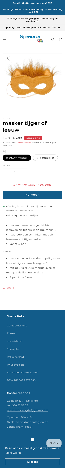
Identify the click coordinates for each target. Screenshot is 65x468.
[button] (4, 39)
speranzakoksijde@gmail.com (27, 410)
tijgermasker (45, 157)
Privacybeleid (16, 364)
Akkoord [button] (32, 461)
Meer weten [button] (13, 452)
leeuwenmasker (17, 157)
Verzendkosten (24, 143)
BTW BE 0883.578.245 (21, 380)
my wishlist (14, 341)
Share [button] (10, 287)
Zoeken (11, 333)
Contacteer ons (17, 325)
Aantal (6, 165)
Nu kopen (32, 194)
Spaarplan (13, 349)
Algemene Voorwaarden (22, 372)
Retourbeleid (15, 356)
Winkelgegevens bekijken (23, 215)
